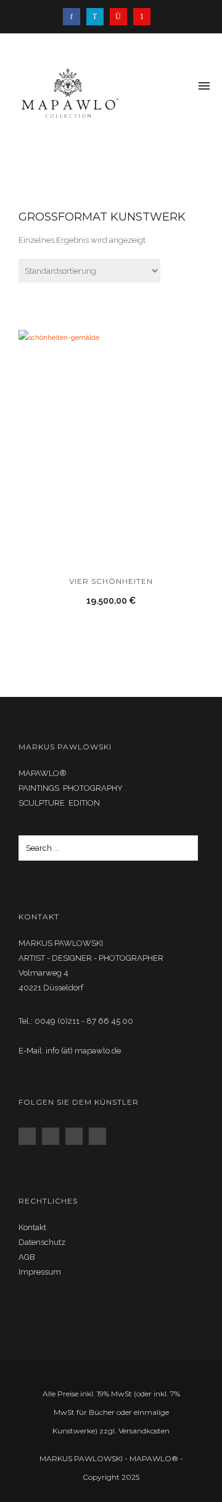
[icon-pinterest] (141, 16)
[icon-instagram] (121, 16)
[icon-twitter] (98, 16)
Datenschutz (41, 1242)
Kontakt (32, 1227)
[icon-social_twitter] (77, 1136)
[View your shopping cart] (183, 86)
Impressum (39, 1271)
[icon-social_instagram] (53, 1136)
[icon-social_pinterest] (100, 1136)
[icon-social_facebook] (30, 1136)
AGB (26, 1257)
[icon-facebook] (74, 16)
